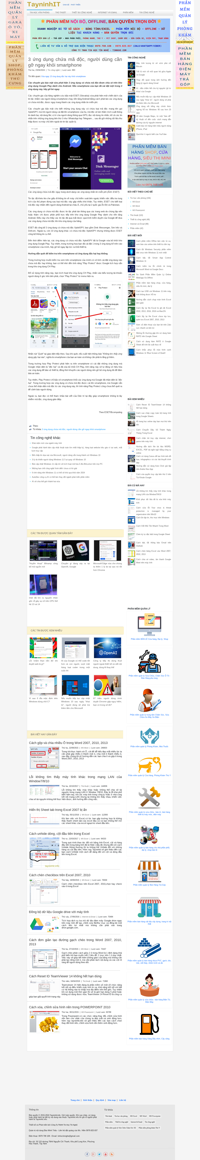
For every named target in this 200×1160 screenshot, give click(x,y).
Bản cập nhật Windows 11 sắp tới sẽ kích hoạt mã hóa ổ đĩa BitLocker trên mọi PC (67, 464)
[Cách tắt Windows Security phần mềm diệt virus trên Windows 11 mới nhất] (131, 252)
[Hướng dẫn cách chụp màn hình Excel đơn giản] (131, 302)
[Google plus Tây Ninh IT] (93, 1154)
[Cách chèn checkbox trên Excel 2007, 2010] (44, 891)
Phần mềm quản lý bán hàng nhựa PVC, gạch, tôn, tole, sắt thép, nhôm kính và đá (149, 962)
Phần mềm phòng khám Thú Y (149, 1128)
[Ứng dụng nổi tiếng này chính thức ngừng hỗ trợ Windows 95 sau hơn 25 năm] (131, 109)
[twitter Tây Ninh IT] (99, 1154)
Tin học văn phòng (39, 12)
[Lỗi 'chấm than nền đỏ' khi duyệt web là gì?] (43, 648)
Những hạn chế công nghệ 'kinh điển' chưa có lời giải (54, 468)
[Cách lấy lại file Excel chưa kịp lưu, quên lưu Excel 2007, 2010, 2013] (131, 318)
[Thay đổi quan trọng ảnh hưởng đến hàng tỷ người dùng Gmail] (131, 82)
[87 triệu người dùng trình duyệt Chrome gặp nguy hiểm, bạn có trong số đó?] (107, 685)
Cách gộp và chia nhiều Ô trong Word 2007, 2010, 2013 (68, 743)
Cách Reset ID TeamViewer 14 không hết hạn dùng (65, 976)
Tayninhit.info (55, 1115)
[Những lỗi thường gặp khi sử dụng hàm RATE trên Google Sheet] (131, 335)
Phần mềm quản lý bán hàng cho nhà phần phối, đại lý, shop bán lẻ (149, 849)
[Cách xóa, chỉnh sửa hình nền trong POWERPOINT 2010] (44, 1022)
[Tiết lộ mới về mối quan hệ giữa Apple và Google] (131, 74)
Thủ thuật (60, 12)
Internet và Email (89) (139, 224)
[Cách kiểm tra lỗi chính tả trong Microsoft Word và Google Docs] (131, 268)
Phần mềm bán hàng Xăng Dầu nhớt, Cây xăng (149, 1039)
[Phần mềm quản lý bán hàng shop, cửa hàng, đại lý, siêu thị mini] (149, 166)
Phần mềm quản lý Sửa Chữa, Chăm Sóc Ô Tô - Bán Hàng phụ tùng (149, 677)
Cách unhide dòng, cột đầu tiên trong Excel (59, 834)
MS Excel (85, 815)
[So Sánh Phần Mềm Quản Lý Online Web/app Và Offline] (131, 277)
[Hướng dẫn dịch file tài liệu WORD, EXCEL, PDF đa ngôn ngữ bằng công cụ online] (131, 449)
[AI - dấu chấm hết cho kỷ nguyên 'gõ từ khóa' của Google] (131, 91)
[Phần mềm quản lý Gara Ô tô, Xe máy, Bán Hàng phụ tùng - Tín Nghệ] (15, 23)
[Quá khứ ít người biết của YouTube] (131, 136)
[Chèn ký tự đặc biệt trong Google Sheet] (131, 536)
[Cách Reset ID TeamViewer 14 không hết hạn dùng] (44, 986)
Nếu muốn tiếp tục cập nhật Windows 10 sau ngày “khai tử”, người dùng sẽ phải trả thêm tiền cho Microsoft (153, 100)
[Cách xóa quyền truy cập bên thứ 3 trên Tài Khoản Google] (131, 477)
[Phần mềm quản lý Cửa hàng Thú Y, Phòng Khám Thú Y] (149, 765)
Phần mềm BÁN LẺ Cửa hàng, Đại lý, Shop (149, 639)
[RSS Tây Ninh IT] (112, 1154)
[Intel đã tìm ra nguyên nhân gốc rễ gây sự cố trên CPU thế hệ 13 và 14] (43, 585)
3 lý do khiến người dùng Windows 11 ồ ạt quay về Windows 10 (59, 459)
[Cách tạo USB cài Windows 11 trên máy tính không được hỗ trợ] (131, 293)
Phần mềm (128, 12)
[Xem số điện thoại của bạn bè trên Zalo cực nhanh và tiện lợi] (131, 327)
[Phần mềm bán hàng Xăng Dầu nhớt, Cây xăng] (149, 1024)
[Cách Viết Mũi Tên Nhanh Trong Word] (131, 528)
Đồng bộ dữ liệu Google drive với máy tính (59, 912)
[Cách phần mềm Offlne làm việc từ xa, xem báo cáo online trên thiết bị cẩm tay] (131, 243)
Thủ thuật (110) (136, 215)
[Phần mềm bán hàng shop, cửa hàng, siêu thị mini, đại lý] (131, 285)
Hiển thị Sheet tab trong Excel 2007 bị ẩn (58, 810)
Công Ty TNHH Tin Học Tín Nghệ (64, 1125)
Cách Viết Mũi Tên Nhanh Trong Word (152, 526)
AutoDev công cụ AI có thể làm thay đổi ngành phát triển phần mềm (60, 477)
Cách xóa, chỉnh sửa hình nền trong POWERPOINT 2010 (69, 1007)
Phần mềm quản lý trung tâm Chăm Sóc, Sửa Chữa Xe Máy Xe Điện (149, 716)
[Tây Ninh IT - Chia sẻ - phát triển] (54, 5)
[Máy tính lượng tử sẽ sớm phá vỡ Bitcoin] (131, 65)
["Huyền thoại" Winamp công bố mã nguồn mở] (43, 550)
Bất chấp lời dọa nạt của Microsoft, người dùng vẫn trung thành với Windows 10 (66, 455)
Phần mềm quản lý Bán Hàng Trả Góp (149, 885)
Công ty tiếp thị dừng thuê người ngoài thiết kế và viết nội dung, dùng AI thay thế (107, 664)
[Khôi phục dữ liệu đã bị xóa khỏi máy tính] (131, 502)
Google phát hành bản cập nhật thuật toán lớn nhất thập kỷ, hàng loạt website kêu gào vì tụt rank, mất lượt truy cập (77, 449)
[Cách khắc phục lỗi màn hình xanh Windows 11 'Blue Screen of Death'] (131, 352)
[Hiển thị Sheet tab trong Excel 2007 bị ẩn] (44, 819)
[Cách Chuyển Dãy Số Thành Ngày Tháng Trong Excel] (131, 432)
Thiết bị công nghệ (82, 12)
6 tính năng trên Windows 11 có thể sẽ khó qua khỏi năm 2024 (58, 473)
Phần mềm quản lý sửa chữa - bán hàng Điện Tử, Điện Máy (149, 1001)
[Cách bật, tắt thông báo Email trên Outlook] (131, 545)
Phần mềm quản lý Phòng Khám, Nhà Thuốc (149, 746)
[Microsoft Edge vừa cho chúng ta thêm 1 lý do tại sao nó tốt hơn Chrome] (107, 550)
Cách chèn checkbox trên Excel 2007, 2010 (59, 875)
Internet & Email (136, 1122)
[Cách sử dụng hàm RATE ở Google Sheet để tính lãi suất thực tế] (131, 344)
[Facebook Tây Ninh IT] (87, 1154)
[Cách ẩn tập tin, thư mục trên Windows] (131, 520)
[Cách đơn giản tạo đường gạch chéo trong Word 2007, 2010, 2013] (44, 958)
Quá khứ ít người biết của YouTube (151, 134)
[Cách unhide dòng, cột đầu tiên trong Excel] (44, 852)
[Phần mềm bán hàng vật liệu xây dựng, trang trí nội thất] (149, 907)
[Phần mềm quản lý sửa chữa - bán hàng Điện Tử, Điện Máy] (149, 985)
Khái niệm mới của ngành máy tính (47, 443)
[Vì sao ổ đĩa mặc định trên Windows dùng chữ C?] (43, 685)
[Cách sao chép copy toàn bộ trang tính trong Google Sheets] (131, 415)
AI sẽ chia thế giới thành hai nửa (46, 481)
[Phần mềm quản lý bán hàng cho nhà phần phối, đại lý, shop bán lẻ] (149, 835)
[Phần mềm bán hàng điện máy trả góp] (185, 68)
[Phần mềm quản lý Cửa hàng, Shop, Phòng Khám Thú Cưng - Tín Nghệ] (15, 68)
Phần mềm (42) (136, 228)
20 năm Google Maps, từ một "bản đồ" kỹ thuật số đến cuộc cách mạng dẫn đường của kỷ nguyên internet (153, 119)
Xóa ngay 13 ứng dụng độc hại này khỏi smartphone (63, 76)
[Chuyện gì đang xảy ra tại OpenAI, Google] (75, 550)
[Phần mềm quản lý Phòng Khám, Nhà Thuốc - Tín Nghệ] (185, 23)
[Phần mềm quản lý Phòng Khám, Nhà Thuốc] (149, 736)
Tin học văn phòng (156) (140, 198)
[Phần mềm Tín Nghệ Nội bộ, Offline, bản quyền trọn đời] (100, 35)
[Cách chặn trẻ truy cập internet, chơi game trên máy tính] (131, 440)
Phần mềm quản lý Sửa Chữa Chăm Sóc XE (120, 1128)
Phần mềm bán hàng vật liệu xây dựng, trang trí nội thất (149, 922)
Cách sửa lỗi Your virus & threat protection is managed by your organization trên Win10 (153, 511)
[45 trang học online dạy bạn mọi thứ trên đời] (131, 424)
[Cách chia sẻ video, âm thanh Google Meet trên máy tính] (131, 561)
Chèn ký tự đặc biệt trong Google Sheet (153, 534)
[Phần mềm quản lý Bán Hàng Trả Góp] (149, 871)
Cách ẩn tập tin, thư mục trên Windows (152, 517)
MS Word (84, 748)
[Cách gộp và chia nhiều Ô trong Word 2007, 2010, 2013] (44, 758)
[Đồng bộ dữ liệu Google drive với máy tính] (44, 924)
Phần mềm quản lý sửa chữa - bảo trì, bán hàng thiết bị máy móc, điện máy (149, 813)
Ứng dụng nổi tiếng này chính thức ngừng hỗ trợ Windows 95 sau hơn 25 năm (153, 109)
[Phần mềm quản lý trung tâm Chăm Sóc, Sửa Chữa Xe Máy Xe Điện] (149, 700)
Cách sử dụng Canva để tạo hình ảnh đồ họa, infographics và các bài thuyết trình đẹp (153, 459)
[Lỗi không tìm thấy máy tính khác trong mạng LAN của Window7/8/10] (44, 790)
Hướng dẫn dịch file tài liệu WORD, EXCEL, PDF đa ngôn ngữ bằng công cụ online (153, 449)
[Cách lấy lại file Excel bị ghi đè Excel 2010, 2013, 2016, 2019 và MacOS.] (131, 310)
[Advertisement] (75, 506)
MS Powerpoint (87, 1012)
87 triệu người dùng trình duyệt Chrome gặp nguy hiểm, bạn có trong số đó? (107, 701)
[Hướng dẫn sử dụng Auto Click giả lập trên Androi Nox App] (131, 468)
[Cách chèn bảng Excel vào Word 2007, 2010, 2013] (131, 553)
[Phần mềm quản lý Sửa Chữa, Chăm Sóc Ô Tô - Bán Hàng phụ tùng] (149, 661)
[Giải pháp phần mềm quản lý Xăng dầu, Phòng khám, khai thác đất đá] (105, 1154)
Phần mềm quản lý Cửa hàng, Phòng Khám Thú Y (149, 775)
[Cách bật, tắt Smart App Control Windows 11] (131, 260)
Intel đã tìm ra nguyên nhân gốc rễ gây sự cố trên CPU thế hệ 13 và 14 (43, 601)
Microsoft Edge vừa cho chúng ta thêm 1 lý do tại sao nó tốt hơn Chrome (107, 566)
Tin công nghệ (146, 12)
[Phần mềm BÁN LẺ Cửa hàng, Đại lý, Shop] (149, 624)
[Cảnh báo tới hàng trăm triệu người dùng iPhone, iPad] (131, 128)
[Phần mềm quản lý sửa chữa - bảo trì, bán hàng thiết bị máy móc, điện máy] (149, 797)
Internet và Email (107, 12)
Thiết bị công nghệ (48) (140, 219)
